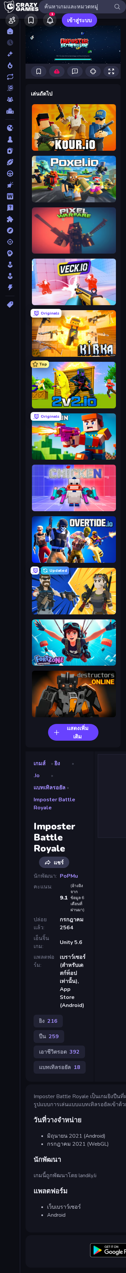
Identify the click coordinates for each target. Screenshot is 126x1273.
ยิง (57, 763)
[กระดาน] (10, 139)
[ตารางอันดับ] (10, 111)
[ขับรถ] (10, 173)
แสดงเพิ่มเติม (78, 732)
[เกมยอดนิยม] (10, 65)
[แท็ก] (10, 304)
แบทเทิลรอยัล (50, 787)
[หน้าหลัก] (10, 31)
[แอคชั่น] (10, 287)
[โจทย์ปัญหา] (10, 207)
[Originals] (10, 88)
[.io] (10, 128)
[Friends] (12, 20)
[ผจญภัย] (10, 230)
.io (37, 775)
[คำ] (10, 196)
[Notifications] (49, 20)
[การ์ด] (10, 150)
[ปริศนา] (10, 219)
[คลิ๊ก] (10, 185)
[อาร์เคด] (10, 276)
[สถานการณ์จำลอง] (10, 264)
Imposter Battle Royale (54, 803)
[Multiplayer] (10, 99)
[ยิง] (10, 242)
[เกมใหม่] (10, 54)
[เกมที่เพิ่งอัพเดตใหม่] (10, 76)
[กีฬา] (10, 162)
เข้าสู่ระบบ (79, 20)
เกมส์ (40, 763)
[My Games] (31, 20)
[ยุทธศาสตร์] (10, 253)
